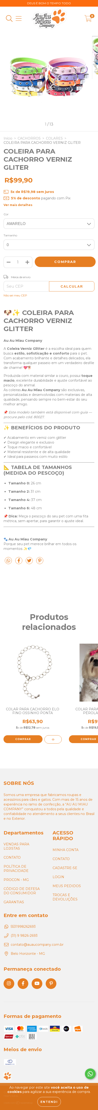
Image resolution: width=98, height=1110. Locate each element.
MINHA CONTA (65, 850)
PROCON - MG (16, 880)
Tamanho (10, 235)
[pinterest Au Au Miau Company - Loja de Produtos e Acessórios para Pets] (51, 983)
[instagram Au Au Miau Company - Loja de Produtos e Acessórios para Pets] (9, 983)
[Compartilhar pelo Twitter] (30, 563)
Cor (6, 214)
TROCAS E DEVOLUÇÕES (65, 897)
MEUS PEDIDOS (67, 886)
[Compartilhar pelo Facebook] (19, 563)
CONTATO (12, 857)
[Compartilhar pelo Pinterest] (39, 563)
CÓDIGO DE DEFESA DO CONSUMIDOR (22, 891)
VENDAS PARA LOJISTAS (16, 846)
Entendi (49, 1102)
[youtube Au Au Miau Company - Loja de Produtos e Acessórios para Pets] (37, 983)
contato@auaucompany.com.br (37, 944)
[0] (88, 20)
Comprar (23, 739)
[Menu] (18, 19)
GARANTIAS (14, 902)
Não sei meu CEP (15, 295)
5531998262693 (23, 926)
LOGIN (58, 877)
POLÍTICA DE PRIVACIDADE (16, 868)
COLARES (54, 138)
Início (8, 138)
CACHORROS (29, 138)
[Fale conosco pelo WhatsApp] (90, 1073)
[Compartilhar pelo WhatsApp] (8, 561)
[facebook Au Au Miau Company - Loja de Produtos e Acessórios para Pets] (23, 983)
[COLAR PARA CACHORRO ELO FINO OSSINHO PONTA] (53, 739)
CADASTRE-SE (65, 868)
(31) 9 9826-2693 (24, 935)
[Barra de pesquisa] (9, 19)
